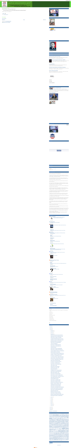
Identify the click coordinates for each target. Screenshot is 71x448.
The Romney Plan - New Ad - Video (55, 367)
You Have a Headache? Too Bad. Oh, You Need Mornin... (57, 350)
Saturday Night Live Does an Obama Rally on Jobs (57, 336)
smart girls (67, 433)
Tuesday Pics (51, 238)
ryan (7, 14)
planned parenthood (51, 427)
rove (65, 432)
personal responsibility (58, 426)
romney (61, 432)
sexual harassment (62, 433)
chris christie (67, 415)
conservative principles (52, 417)
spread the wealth (67, 434)
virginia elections (53, 438)
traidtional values (51, 437)
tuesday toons (54, 437)
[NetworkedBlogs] (59, 149)
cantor (62, 415)
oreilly (52, 425)
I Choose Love (51, 277)
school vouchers (56, 433)
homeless (53, 421)
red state (54, 431)
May (51, 400)
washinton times (63, 439)
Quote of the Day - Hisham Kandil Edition (55, 373)
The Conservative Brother (53, 305)
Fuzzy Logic (51, 251)
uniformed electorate (67, 437)
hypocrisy (67, 421)
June (51, 399)
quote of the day (5, 14)
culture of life (63, 418)
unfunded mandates (63, 437)
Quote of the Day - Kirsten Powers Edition (56, 385)
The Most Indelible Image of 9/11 (54, 378)
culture (60, 418)
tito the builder (60, 436)
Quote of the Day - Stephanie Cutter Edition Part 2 (57, 349)
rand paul (50, 431)
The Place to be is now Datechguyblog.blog (55, 241)
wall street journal (61, 438)
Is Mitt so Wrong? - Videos (54, 365)
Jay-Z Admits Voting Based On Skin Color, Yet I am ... (57, 338)
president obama (65, 428)
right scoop (56, 432)
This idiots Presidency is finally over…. (54, 266)
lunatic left (56, 423)
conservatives (61, 417)
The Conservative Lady (53, 268)
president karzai (52, 428)
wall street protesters (65, 438)
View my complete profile (52, 92)
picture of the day (67, 426)
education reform (61, 419)
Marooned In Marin (52, 248)
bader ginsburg (50, 415)
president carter (60, 427)
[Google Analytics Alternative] (35, 447)
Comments (51, 169)
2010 (50, 408)
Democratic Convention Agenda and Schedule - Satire (57, 394)
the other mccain (56, 436)
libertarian (50, 423)
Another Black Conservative (53, 294)
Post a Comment (4, 18)
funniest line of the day (52, 420)
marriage (68, 423)
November (52, 331)
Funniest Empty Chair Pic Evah (54, 390)
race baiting (67, 430)
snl (49, 434)
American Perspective (53, 284)
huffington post (64, 421)
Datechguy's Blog (52, 240)
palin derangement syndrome (65, 425)
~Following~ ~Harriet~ (53, 286)
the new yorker (52, 436)
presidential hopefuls (52, 429)
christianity (50, 416)
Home (24, 19)
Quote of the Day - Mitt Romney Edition (55, 360)
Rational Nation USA (52, 216)
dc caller (68, 418)
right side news (58, 432)
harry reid (50, 421)
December (52, 330)
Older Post (44, 19)
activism (57, 414)
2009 (50, 409)
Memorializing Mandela (56, 287)
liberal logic (63, 422)
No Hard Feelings (55, 255)
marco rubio (62, 423)
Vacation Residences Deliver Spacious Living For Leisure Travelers (57, 230)
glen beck (58, 420)
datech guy (66, 418)
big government (54, 415)
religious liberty (59, 431)
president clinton (65, 427)
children (64, 415)
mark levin (65, 423)
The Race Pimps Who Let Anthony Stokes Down (54, 56)
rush (67, 432)
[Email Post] (5, 13)
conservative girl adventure (65, 416)
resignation (62, 431)
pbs (52, 426)
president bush (56, 427)
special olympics (62, 434)
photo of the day (63, 426)
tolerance (63, 436)
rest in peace (67, 431)
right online (54, 432)
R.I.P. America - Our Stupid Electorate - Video (56, 355)
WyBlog (51, 262)
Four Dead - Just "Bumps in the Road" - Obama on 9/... (57, 354)
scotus (58, 433)
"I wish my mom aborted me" (54, 343)
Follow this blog (59, 150)
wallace (68, 438)
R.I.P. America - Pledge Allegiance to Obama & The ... (57, 359)
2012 (50, 329)
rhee (49, 432)
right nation (51, 432)
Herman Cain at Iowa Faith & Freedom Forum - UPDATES (58, 59)
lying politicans (59, 423)
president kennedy (56, 428)
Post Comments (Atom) (8, 21)
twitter (57, 437)
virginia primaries (57, 438)
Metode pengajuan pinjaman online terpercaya (58, 243)
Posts (51, 168)
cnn (54, 416)
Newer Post (3, 19)
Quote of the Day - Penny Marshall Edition (56, 342)
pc (53, 426)
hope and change (60, 421)
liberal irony (58, 422)
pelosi (54, 426)
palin (60, 425)
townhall (68, 436)
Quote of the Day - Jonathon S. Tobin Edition (56, 337)
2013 (50, 328)
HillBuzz (51, 235)
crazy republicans (54, 418)
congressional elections (58, 416)
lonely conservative (53, 423)
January (52, 405)
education (58, 419)
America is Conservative (53, 276)
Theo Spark (51, 224)
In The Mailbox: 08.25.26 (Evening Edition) (55, 222)
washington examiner (51, 439)
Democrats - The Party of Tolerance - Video (56, 383)
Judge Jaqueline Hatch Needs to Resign (55, 377)
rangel (52, 431)
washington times (60, 439)
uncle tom (59, 437)
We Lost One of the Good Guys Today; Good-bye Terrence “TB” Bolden (58, 282)
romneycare (64, 432)
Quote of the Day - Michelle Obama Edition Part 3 (56, 389)
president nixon (60, 428)
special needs (59, 434)
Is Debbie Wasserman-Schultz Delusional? (56, 384)
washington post (56, 439)
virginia (50, 438)
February (52, 404)
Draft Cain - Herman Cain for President (53, 70)
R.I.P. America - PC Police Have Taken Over (56, 361)
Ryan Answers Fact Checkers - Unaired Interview (56, 395)
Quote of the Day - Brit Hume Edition (55, 366)
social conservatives (52, 434)
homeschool (56, 421)
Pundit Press (51, 232)
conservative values (57, 417)
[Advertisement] (53, 35)
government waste (66, 420)
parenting (50, 426)
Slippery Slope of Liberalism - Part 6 (55, 372)
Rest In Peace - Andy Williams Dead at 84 (56, 344)
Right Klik (51, 304)
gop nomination (62, 420)
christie (53, 416)
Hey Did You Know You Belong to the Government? (57, 388)
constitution (64, 417)
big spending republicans (59, 415)
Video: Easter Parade (55, 298)
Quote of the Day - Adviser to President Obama (56, 348)
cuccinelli (58, 418)
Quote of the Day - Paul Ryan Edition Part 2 (56, 371)
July (51, 398)
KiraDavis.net (52, 229)
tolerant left (65, 436)
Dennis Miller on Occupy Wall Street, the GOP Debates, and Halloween (57, 67)
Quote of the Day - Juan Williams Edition (55, 379)
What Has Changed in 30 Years (53, 292)
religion (56, 431)
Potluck (51, 281)
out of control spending (56, 425)
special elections (56, 434)
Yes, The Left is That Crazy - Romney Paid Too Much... (57, 356)
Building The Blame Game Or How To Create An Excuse (56, 274)
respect (64, 431)
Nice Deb (51, 273)
